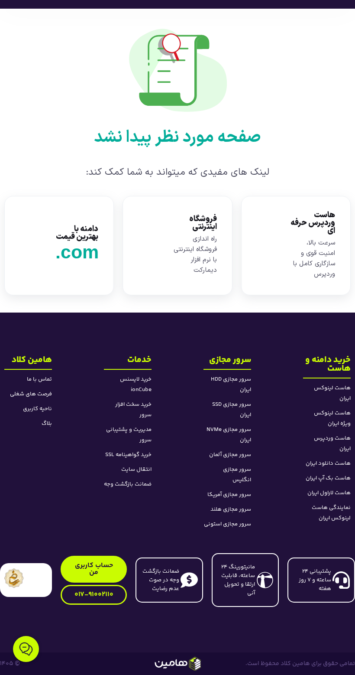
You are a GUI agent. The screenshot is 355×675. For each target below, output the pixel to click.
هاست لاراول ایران (329, 493)
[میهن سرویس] (177, 664)
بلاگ (47, 423)
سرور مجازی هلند (230, 509)
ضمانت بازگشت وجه (128, 484)
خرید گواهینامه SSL (128, 454)
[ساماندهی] (14, 578)
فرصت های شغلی (31, 394)
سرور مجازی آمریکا (229, 494)
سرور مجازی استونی (227, 524)
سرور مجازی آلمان (230, 454)
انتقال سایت (136, 469)
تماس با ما (39, 379)
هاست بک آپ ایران (328, 478)
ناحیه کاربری (37, 408)
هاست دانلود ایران (328, 463)
